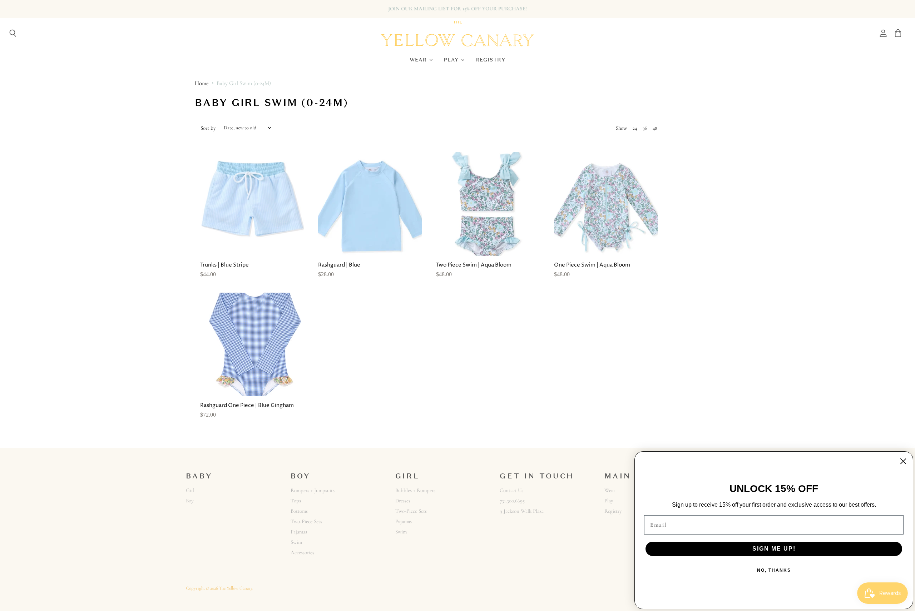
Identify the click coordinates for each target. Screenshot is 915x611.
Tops (296, 500)
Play (452, 59)
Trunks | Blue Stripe (224, 265)
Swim (296, 542)
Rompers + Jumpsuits (313, 490)
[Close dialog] (903, 461)
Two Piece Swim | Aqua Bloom (473, 265)
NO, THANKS (774, 570)
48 (655, 128)
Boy (190, 500)
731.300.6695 (512, 500)
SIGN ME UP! (774, 549)
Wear (419, 59)
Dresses (402, 500)
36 (645, 128)
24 (635, 128)
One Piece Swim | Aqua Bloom (592, 265)
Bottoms (299, 511)
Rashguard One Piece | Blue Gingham (247, 405)
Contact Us (511, 490)
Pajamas (299, 531)
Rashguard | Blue (339, 265)
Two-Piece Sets (306, 521)
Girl (190, 490)
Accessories (302, 552)
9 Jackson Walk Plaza (522, 511)
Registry (490, 59)
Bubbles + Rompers (415, 490)
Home (202, 83)
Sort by (208, 128)
